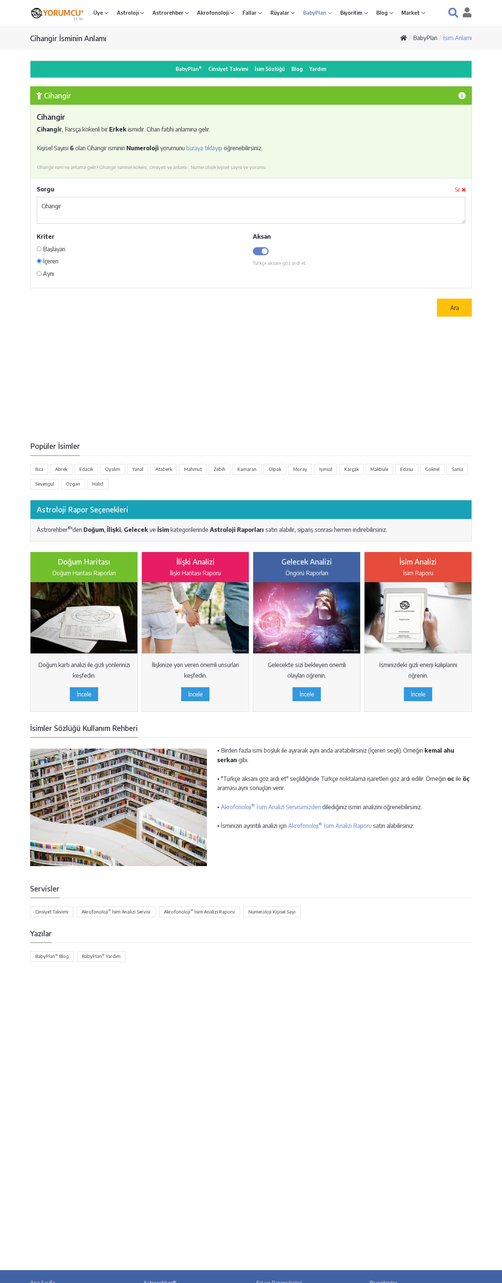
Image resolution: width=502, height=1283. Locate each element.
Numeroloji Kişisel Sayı (271, 912)
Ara (454, 307)
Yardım (317, 69)
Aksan (262, 236)
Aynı (48, 273)
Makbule (379, 469)
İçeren (50, 261)
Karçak (351, 469)
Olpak (275, 469)
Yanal (137, 469)
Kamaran (247, 469)
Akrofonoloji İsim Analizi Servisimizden (271, 807)
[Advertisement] (251, 378)
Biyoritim (351, 13)
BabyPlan (315, 13)
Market (411, 13)
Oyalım (112, 469)
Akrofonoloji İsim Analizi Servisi (116, 911)
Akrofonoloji (213, 13)
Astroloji (128, 13)
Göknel (432, 469)
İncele (84, 694)
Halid (97, 484)
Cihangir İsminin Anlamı (68, 38)
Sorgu (45, 189)
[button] (453, 13)
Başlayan (53, 249)
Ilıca (39, 469)
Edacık (86, 469)
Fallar (250, 13)
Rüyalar (280, 13)
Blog (382, 13)
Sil (457, 190)
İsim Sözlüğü (270, 69)
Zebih (219, 469)
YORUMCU (63, 13)
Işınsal (325, 469)
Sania (457, 469)
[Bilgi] (462, 95)
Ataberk (163, 469)
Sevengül (44, 484)
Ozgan (73, 484)
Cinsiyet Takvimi (228, 69)
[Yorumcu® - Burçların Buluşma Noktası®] (36, 13)
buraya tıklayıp (204, 148)
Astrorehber (168, 13)
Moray (300, 469)
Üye (98, 13)
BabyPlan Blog (52, 956)
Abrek (61, 469)
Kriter (45, 236)
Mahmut (193, 469)
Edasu (406, 469)
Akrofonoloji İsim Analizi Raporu (330, 825)
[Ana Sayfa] (403, 38)
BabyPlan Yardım (101, 956)
